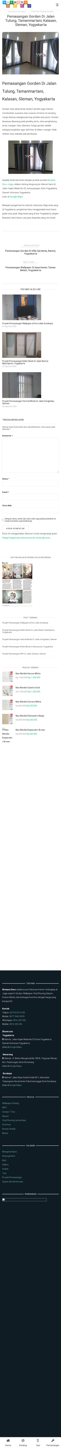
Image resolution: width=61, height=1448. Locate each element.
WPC (4, 1107)
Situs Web (7, 505)
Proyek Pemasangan (43, 12)
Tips (4, 1173)
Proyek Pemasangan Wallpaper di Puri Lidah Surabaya (25, 623)
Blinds (5, 1133)
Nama (5, 479)
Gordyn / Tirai (8, 1112)
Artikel (5, 1169)
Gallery (5, 1164)
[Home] (17, 7)
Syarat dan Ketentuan (12, 1181)
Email (5, 492)
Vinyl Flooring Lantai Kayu (14, 1120)
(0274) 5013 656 (17, 1012)
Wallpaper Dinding (10, 1103)
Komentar (7, 436)
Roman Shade (9, 1129)
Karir (4, 1160)
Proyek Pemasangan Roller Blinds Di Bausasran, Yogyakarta (27, 647)
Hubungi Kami (8, 1156)
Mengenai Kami (9, 1152)
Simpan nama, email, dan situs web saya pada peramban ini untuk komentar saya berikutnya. (30, 520)
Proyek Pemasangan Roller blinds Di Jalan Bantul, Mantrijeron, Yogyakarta (28, 631)
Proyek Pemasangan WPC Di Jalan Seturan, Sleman (24, 654)
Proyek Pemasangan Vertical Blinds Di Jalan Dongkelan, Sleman (29, 639)
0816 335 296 (19, 1020)
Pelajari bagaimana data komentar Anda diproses (26, 537)
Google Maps (16, 196)
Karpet (5, 1116)
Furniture (6, 1124)
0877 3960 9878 (16, 1016)
